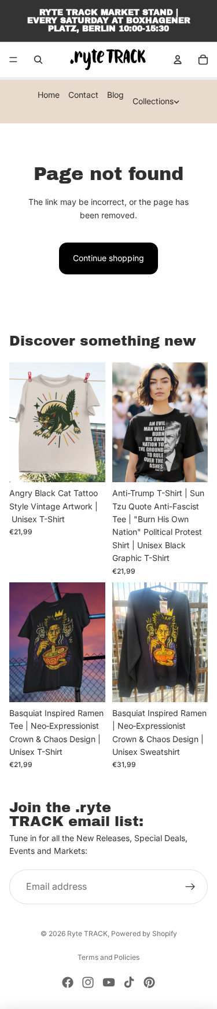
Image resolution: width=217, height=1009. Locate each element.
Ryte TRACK (87, 933)
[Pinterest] (149, 982)
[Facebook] (68, 982)
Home (49, 95)
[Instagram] (88, 982)
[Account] (177, 59)
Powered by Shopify (144, 933)
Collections (153, 101)
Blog (115, 95)
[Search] (38, 59)
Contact (83, 95)
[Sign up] (190, 887)
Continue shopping (108, 258)
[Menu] (13, 59)
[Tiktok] (129, 982)
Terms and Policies (108, 957)
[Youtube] (109, 982)
